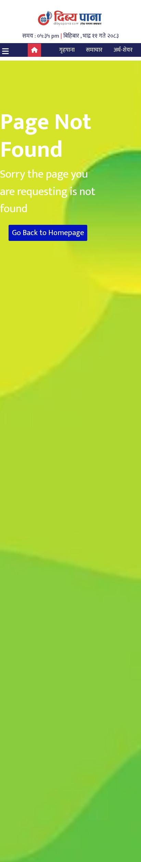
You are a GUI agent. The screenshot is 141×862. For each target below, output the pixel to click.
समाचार (94, 50)
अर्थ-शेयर (123, 50)
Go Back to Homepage (48, 233)
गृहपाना (67, 50)
